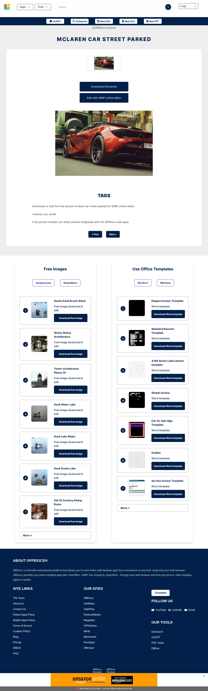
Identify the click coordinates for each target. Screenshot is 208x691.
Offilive (155, 648)
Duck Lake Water (65, 436)
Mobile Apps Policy (24, 620)
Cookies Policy (21, 631)
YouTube (161, 610)
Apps (23, 7)
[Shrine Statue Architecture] (40, 351)
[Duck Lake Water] (40, 452)
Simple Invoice (160, 392)
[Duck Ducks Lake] (40, 484)
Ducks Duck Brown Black (70, 300)
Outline (156, 452)
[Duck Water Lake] (40, 420)
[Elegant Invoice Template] (137, 315)
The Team (19, 598)
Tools (41, 7)
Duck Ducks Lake (65, 468)
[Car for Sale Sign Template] (137, 437)
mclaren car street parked (104, 39)
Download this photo (104, 86)
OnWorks (89, 603)
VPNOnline (90, 625)
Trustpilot (160, 592)
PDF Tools (157, 642)
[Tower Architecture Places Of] (40, 387)
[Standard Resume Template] (137, 345)
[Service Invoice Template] (137, 495)
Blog (15, 636)
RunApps (89, 642)
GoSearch (157, 631)
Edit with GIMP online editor (104, 97)
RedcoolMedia (92, 614)
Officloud (89, 648)
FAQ (15, 653)
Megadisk (89, 620)
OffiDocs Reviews (97, 670)
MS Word (143, 282)
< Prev (95, 234)
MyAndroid (90, 636)
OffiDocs (89, 598)
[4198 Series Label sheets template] (137, 377)
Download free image (71, 318)
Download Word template (168, 314)
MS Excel (165, 282)
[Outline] (137, 467)
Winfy (87, 631)
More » (27, 535)
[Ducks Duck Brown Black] (40, 317)
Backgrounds (43, 282)
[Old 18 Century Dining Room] (40, 518)
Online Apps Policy (24, 614)
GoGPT (155, 637)
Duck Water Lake (65, 404)
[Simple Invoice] (137, 407)
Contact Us (19, 609)
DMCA (17, 648)
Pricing (17, 642)
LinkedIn (177, 610)
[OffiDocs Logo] (7, 7)
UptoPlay (89, 609)
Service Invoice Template (167, 480)
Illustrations (70, 282)
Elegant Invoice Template (167, 300)
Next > (113, 234)
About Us (18, 603)
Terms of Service (22, 625)
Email (191, 610)
